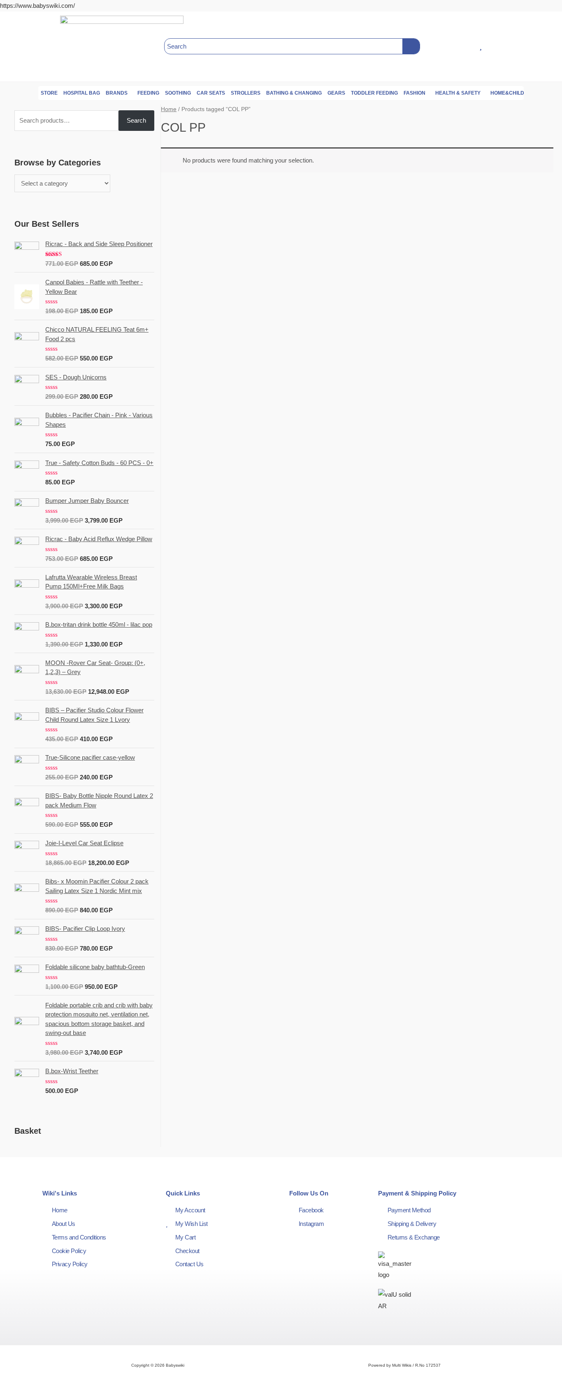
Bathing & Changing (294, 93)
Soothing (178, 93)
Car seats (211, 93)
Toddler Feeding (374, 93)
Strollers (245, 93)
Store (49, 93)
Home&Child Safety (517, 93)
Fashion (414, 93)
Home (168, 109)
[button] (28, 46)
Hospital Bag (81, 93)
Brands (117, 93)
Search (136, 120)
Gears (336, 93)
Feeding (148, 93)
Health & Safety (458, 93)
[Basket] (538, 46)
